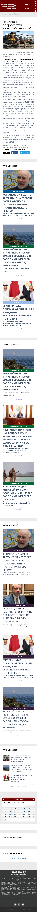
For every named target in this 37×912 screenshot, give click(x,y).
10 (5, 811)
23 (33, 814)
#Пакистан (21, 52)
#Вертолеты (7, 54)
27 (19, 817)
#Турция (27, 54)
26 (15, 817)
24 (5, 817)
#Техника (6, 56)
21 (24, 814)
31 (5, 819)
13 (19, 811)
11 (10, 811)
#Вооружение (18, 54)
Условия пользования (29, 898)
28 (24, 817)
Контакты (11, 898)
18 (10, 814)
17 (5, 814)
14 (24, 811)
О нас (18, 898)
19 (15, 814)
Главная (3, 898)
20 (19, 814)
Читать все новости (18, 786)
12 (15, 811)
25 (10, 817)
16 (33, 811)
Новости (4, 14)
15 (29, 811)
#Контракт (30, 52)
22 (29, 814)
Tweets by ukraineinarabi (18, 858)
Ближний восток (14, 14)
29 (29, 817)
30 (33, 817)
